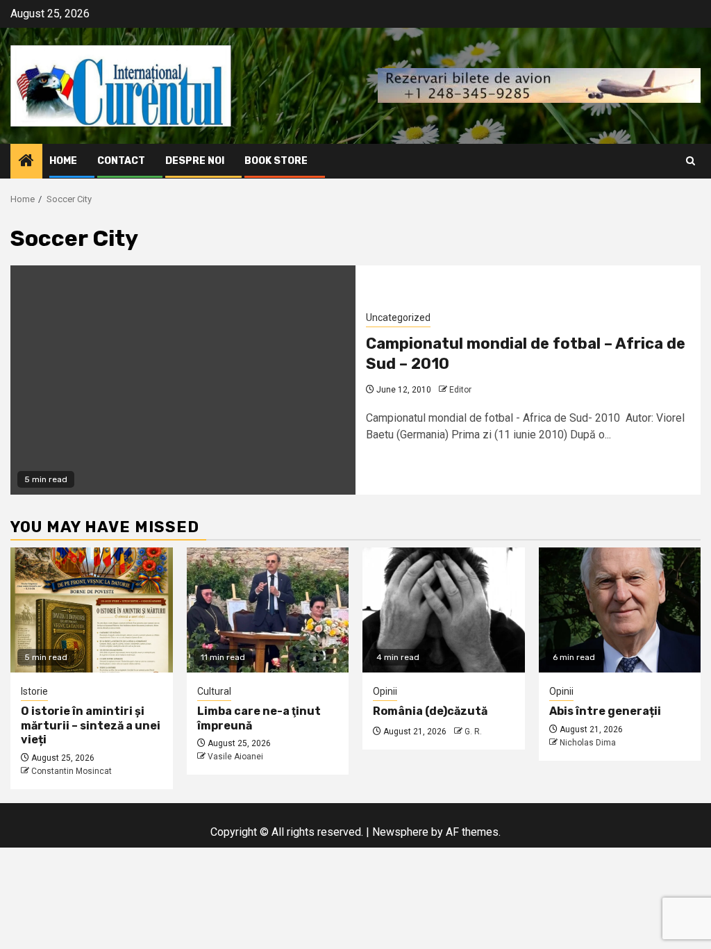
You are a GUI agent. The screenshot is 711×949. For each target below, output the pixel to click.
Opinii (385, 691)
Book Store (276, 161)
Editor (460, 390)
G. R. (473, 731)
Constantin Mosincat (71, 771)
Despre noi (194, 161)
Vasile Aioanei (235, 756)
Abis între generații (605, 711)
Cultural (214, 691)
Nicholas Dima (588, 743)
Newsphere (400, 832)
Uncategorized (398, 317)
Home (63, 161)
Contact (121, 161)
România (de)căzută (430, 711)
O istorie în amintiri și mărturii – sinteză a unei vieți (90, 725)
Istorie (34, 691)
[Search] (690, 160)
